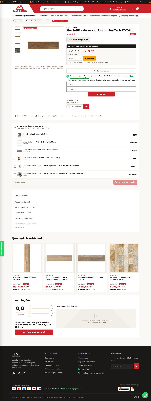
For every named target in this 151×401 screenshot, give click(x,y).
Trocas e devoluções (53, 369)
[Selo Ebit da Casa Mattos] (132, 389)
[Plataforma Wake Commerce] (136, 397)
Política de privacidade (53, 372)
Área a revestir (73, 54)
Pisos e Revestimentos (60, 16)
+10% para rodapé (76, 62)
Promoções (112, 16)
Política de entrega (85, 365)
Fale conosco (83, 358)
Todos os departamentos (25, 16)
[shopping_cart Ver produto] (27, 258)
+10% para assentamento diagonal (98, 62)
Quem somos (50, 358)
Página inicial (17, 21)
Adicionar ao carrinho (125, 182)
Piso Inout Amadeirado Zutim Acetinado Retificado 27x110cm (57, 278)
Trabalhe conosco (52, 365)
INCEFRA (74, 27)
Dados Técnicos (21, 195)
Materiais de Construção (100, 16)
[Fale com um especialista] (145, 395)
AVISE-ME (101, 94)
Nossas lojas (49, 362)
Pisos (47, 21)
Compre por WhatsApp (129, 16)
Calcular (89, 58)
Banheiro (44, 16)
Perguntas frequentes (86, 362)
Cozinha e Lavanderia (79, 16)
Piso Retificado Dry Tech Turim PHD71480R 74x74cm (121, 278)
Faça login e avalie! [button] (34, 332)
